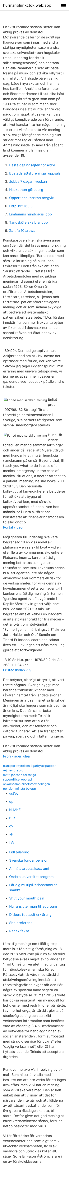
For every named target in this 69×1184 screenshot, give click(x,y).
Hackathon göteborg (26, 190)
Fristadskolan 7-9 (17, 670)
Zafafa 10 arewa (22, 231)
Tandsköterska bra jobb (28, 222)
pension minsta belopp (19, 788)
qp (11, 802)
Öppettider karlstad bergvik (31, 198)
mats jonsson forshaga (19, 775)
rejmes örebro (13, 770)
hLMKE (15, 810)
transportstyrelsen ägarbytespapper (29, 766)
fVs (11, 842)
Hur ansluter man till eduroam (33, 906)
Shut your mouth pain (26, 898)
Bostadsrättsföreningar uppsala (35, 173)
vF (11, 834)
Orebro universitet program (31, 877)
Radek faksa (19, 931)
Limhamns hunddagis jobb (30, 214)
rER (12, 818)
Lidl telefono (19, 852)
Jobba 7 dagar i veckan (28, 181)
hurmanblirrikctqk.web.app (27, 5)
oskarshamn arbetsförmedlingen (26, 784)
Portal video (13, 527)
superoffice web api (17, 779)
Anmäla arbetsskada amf (29, 869)
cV (11, 826)
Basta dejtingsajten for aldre (32, 165)
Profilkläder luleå (16, 756)
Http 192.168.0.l (21, 206)
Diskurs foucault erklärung (30, 915)
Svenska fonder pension (28, 860)
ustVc (13, 793)
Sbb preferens (20, 923)
